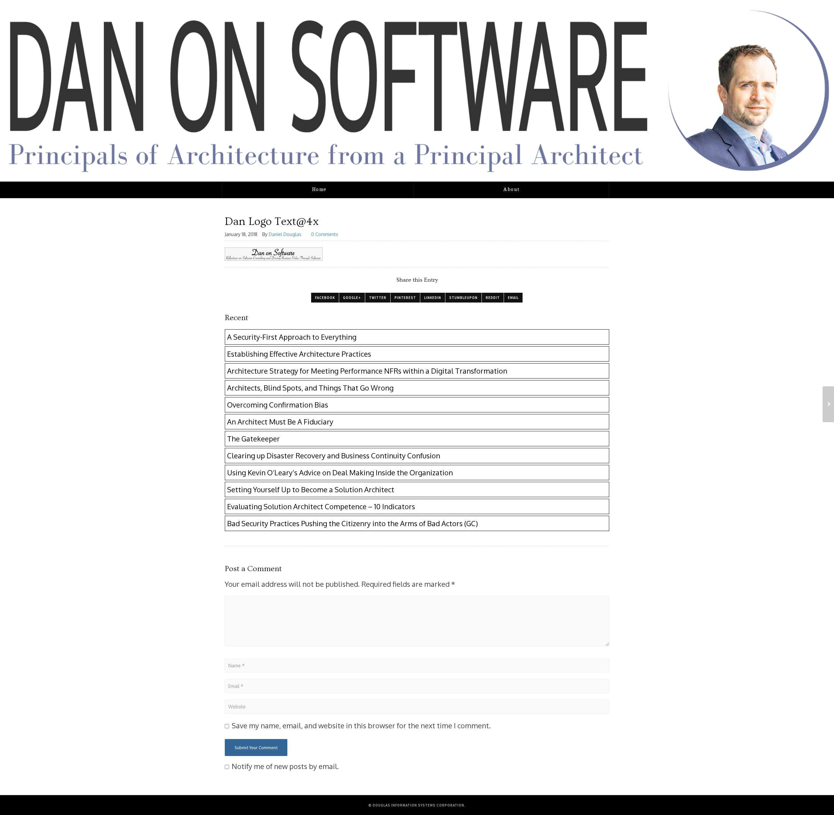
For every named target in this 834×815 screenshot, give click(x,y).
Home (319, 189)
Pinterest (405, 297)
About (511, 189)
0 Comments (324, 234)
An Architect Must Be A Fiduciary (280, 421)
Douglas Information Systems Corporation (418, 805)
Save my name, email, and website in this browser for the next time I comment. (361, 725)
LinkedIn (432, 297)
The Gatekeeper (253, 438)
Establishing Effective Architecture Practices (299, 353)
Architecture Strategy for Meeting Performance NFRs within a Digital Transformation (367, 370)
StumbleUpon (463, 297)
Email (513, 297)
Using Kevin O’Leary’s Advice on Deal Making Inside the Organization (340, 472)
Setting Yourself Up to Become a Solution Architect (310, 489)
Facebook (325, 297)
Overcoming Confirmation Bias (277, 404)
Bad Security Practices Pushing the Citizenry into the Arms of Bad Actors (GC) (352, 523)
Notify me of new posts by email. (285, 766)
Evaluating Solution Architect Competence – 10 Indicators (321, 506)
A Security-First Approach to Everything (291, 336)
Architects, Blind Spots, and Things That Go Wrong (310, 387)
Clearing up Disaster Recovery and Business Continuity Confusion (333, 455)
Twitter (377, 297)
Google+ (352, 297)
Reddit (493, 297)
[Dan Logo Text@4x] (828, 404)
